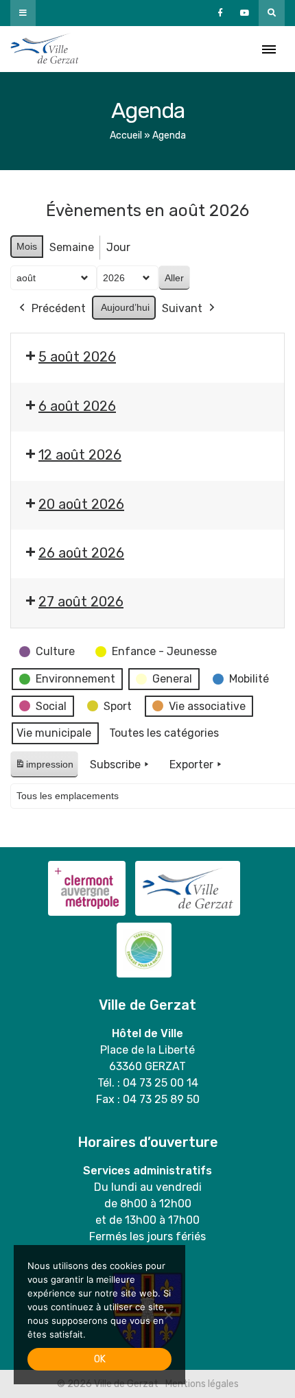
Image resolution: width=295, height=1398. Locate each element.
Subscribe (115, 764)
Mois (26, 246)
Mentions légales (202, 1384)
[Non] (168, 1315)
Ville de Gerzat (44, 49)
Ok (100, 1359)
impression (43, 768)
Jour (118, 247)
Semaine (71, 247)
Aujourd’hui (125, 307)
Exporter (191, 764)
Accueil (126, 135)
